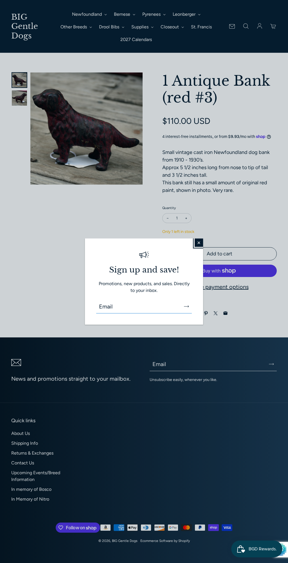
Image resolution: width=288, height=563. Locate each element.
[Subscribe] (186, 306)
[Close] (199, 243)
